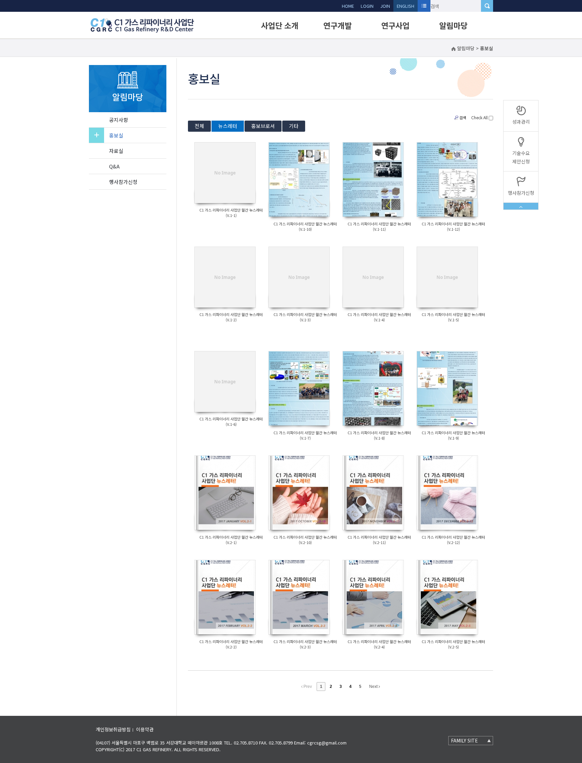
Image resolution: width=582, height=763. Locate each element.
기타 (293, 125)
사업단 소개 (279, 25)
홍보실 (116, 135)
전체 (199, 125)
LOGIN (367, 6)
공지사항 (118, 119)
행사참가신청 (123, 181)
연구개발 (337, 25)
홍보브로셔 (263, 125)
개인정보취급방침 (113, 729)
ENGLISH (405, 6)
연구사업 (395, 25)
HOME (348, 6)
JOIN (385, 6)
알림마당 (453, 25)
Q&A (114, 166)
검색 (462, 117)
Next (374, 686)
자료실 (116, 150)
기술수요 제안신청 (521, 157)
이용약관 (145, 729)
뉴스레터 (227, 125)
